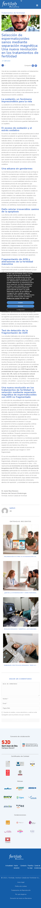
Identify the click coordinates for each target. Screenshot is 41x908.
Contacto (23, 866)
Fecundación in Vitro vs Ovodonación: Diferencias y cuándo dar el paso (21, 556)
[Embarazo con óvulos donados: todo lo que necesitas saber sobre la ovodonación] (20, 648)
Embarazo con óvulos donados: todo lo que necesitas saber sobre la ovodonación (21, 665)
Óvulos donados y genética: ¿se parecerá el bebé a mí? (21, 629)
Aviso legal (20, 882)
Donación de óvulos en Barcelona (21, 898)
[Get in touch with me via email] (10, 511)
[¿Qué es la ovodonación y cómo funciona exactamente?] (20, 575)
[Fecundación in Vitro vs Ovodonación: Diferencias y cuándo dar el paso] (20, 539)
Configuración (21, 309)
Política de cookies (21, 886)
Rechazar (20, 306)
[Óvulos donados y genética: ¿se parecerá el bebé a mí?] (20, 612)
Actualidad (9, 866)
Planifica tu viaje (30, 867)
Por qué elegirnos (20, 894)
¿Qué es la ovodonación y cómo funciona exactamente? (21, 593)
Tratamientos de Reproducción (21, 890)
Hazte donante (16, 867)
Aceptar (20, 302)
